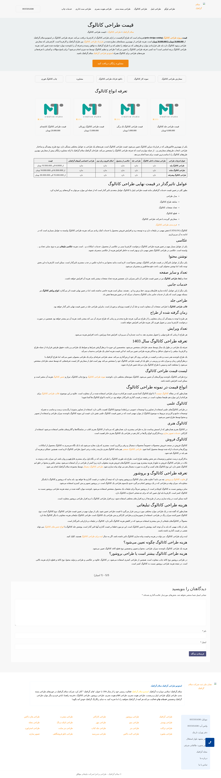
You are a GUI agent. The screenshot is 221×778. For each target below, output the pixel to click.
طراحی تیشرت (66, 717)
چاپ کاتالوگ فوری (49, 79)
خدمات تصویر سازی (171, 433)
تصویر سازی (34, 734)
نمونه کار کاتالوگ (141, 79)
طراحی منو (134, 722)
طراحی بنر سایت (65, 728)
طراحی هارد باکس (32, 717)
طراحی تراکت (166, 728)
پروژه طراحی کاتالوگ (172, 38)
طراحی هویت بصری (103, 9)
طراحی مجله (34, 722)
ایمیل (203, 642)
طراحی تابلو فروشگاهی (63, 734)
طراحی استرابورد (32, 728)
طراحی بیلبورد (166, 734)
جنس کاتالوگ (58, 377)
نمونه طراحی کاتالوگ (96, 377)
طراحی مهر (101, 722)
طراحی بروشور (132, 717)
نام (204, 631)
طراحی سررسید (99, 734)
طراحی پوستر (166, 722)
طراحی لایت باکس (131, 734)
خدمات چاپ (67, 9)
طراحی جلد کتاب (98, 728)
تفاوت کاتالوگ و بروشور (175, 479)
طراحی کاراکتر (99, 717)
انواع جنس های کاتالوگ (54, 527)
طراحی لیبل (156, 9)
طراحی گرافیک (165, 717)
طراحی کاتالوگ (140, 9)
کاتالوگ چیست (162, 393)
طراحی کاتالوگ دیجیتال (93, 467)
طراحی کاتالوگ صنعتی (132, 449)
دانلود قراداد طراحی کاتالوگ (110, 79)
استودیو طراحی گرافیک (103, 53)
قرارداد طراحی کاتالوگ (93, 41)
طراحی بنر (134, 728)
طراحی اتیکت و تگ (65, 722)
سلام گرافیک (128, 32)
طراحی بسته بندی (122, 9)
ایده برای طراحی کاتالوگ (92, 536)
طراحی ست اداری (83, 9)
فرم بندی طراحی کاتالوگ (166, 225)
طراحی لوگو (169, 9)
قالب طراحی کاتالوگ (50, 393)
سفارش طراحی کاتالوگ (172, 79)
